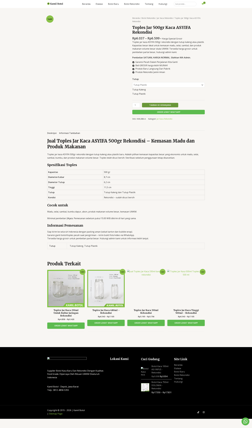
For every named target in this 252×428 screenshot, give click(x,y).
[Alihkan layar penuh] (13, 421)
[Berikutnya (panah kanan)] (13, 426)
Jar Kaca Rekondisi (165, 18)
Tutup (135, 79)
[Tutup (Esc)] (32, 421)
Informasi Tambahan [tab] (69, 133)
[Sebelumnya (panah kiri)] (4, 426)
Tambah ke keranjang (160, 105)
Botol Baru (179, 371)
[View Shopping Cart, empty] (202, 4)
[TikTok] (198, 412)
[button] (245, 421)
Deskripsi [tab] (52, 133)
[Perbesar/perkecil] (4, 421)
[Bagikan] (23, 421)
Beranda (136, 18)
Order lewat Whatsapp (168, 112)
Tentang (178, 378)
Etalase (177, 368)
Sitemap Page (55, 413)
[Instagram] (204, 412)
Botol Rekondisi (148, 18)
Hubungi (178, 381)
